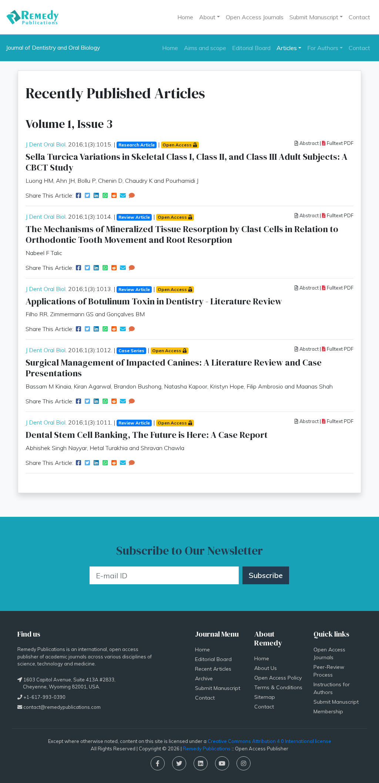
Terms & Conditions (278, 687)
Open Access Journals (255, 17)
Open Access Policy (278, 677)
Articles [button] (286, 48)
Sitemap (264, 697)
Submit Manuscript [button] (313, 17)
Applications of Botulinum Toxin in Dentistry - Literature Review (154, 301)
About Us (265, 668)
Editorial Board (251, 48)
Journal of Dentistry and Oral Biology (53, 47)
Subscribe (266, 575)
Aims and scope (205, 48)
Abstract (308, 143)
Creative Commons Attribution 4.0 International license (269, 741)
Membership (328, 711)
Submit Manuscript (217, 688)
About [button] (207, 17)
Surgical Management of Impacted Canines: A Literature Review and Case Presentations (174, 367)
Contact (359, 17)
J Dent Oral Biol (46, 144)
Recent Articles (213, 668)
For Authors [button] (322, 48)
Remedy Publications (207, 748)
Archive (204, 678)
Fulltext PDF (339, 143)
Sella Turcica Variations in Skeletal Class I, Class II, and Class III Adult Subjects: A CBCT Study (187, 162)
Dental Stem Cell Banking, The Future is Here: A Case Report (147, 435)
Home (185, 17)
